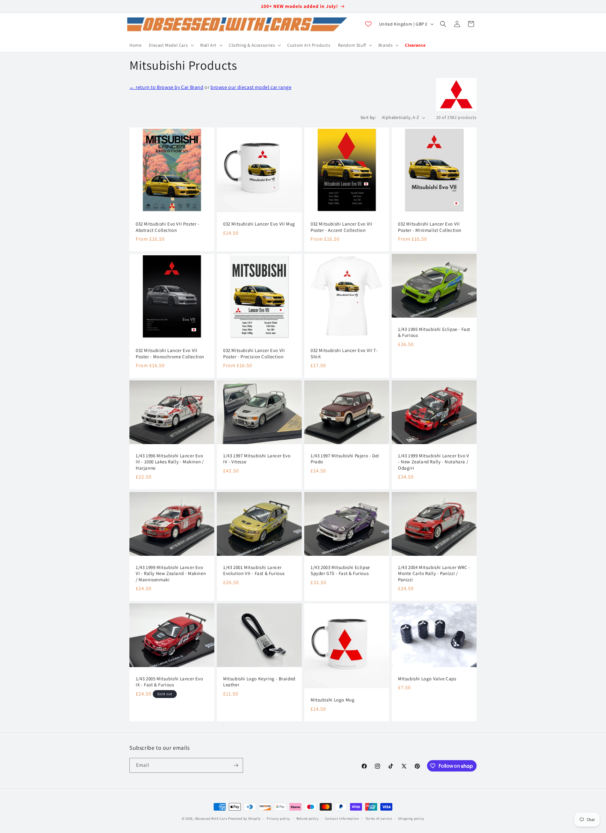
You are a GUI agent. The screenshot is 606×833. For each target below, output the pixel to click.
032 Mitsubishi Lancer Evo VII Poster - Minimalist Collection (429, 227)
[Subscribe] (236, 765)
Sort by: (368, 117)
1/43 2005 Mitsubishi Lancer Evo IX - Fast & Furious (169, 682)
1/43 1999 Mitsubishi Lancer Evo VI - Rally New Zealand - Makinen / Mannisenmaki (171, 573)
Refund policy (307, 818)
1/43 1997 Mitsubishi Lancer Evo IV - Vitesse (257, 459)
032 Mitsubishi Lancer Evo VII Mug (259, 224)
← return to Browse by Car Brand (166, 87)
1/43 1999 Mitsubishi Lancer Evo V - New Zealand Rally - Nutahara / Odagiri (433, 462)
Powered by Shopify (244, 818)
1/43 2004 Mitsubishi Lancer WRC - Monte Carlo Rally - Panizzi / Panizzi (434, 573)
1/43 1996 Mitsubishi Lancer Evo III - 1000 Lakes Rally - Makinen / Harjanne (170, 462)
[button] (170, 45)
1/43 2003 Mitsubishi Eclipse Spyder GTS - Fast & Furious (340, 570)
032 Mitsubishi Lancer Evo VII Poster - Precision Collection (254, 353)
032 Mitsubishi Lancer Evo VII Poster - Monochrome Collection (170, 353)
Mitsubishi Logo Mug (332, 700)
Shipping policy (411, 818)
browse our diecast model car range (251, 87)
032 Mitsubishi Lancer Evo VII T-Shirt (344, 353)
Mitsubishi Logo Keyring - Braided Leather (259, 682)
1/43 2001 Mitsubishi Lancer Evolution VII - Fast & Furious (254, 570)
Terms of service (378, 818)
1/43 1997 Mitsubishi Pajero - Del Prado (345, 459)
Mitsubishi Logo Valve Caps (427, 679)
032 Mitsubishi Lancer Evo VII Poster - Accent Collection (341, 227)
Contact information (342, 818)
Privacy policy (278, 818)
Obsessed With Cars (211, 818)
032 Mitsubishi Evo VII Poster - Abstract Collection (167, 227)
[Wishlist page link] (368, 24)
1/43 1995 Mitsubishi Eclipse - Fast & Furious (434, 332)
